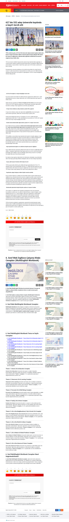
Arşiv (20, 1)
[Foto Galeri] (62, 1)
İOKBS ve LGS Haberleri (11, 514)
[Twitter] (9, 50)
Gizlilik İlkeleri (39, 510)
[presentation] (9, 10)
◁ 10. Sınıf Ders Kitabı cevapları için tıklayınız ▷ (24, 221)
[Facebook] (7, 50)
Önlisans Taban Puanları (22, 516)
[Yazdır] (17, 50)
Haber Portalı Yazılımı (11, 520)
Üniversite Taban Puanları (34, 516)
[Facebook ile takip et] (56, 510)
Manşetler (9, 1)
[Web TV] (60, 1)
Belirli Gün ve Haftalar (45, 514)
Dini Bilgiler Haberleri (22, 514)
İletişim (34, 510)
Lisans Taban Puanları (11, 516)
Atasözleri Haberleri (33, 514)
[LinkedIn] (12, 50)
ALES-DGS (29, 5)
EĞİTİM (53, 5)
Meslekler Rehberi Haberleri (57, 514)
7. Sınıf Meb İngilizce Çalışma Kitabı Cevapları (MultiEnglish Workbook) (33, 10)
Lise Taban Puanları (44, 516)
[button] (37, 50)
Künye (30, 510)
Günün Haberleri (15, 1)
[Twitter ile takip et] (59, 510)
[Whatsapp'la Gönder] (14, 50)
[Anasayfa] (6, 1)
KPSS (49, 5)
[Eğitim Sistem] (12, 5)
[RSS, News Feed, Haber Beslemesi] (62, 510)
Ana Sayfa (23, 5)
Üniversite (18, 16)
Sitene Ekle (23, 1)
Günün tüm (59, 10)
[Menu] (58, 5)
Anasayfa (8, 16)
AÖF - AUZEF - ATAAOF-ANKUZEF (40, 5)
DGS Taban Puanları (55, 516)
